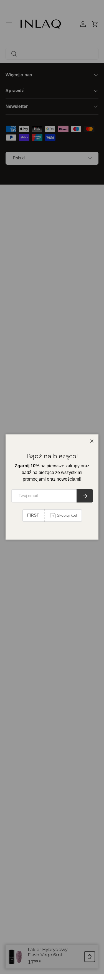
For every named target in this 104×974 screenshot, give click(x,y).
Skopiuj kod (67, 515)
